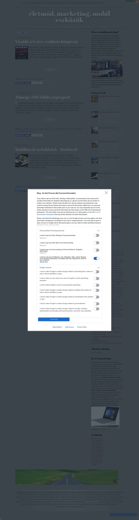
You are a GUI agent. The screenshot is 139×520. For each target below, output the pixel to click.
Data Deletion (57, 327)
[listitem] (69, 230)
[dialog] (69, 260)
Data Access (69, 327)
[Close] (107, 193)
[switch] (96, 235)
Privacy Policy (82, 327)
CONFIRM (54, 319)
